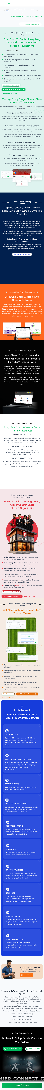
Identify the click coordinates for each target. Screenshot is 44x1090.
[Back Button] (2, 3)
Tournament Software (10, 1011)
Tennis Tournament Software (21, 1019)
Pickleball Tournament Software (17, 1022)
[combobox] (21, 3)
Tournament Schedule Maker (30, 1011)
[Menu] (41, 3)
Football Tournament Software (21, 1016)
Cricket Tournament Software (21, 1014)
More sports (34, 1022)
